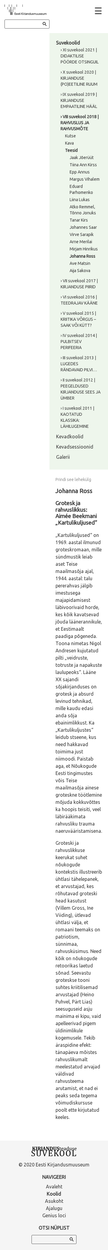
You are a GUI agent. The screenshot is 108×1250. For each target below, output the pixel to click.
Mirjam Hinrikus (84, 249)
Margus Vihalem (85, 179)
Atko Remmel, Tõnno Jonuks (83, 209)
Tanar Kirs (79, 220)
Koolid (54, 1193)
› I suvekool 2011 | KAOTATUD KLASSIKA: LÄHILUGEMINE (77, 417)
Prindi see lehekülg (73, 479)
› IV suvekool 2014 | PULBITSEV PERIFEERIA (79, 341)
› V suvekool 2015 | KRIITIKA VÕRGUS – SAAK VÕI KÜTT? (78, 319)
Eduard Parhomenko (81, 189)
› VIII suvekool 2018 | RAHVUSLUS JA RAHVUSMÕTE (80, 122)
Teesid (71, 150)
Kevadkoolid (69, 436)
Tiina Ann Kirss (83, 164)
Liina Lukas (80, 199)
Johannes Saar (83, 227)
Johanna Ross (82, 256)
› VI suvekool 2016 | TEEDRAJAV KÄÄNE (79, 300)
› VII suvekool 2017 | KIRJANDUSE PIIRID (79, 283)
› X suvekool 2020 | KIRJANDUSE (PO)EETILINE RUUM (79, 78)
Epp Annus (80, 172)
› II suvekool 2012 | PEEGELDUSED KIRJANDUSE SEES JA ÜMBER (80, 389)
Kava (69, 143)
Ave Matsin (80, 263)
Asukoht (54, 1201)
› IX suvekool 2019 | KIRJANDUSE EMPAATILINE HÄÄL (79, 100)
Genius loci (54, 1215)
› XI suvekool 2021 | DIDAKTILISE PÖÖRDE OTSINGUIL (80, 55)
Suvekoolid (68, 42)
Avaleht (54, 1186)
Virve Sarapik (82, 234)
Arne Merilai (81, 241)
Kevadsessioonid (74, 446)
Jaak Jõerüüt (82, 157)
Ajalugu (54, 1208)
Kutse (70, 135)
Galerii (63, 457)
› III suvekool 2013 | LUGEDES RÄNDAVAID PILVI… (79, 363)
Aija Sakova (80, 270)
